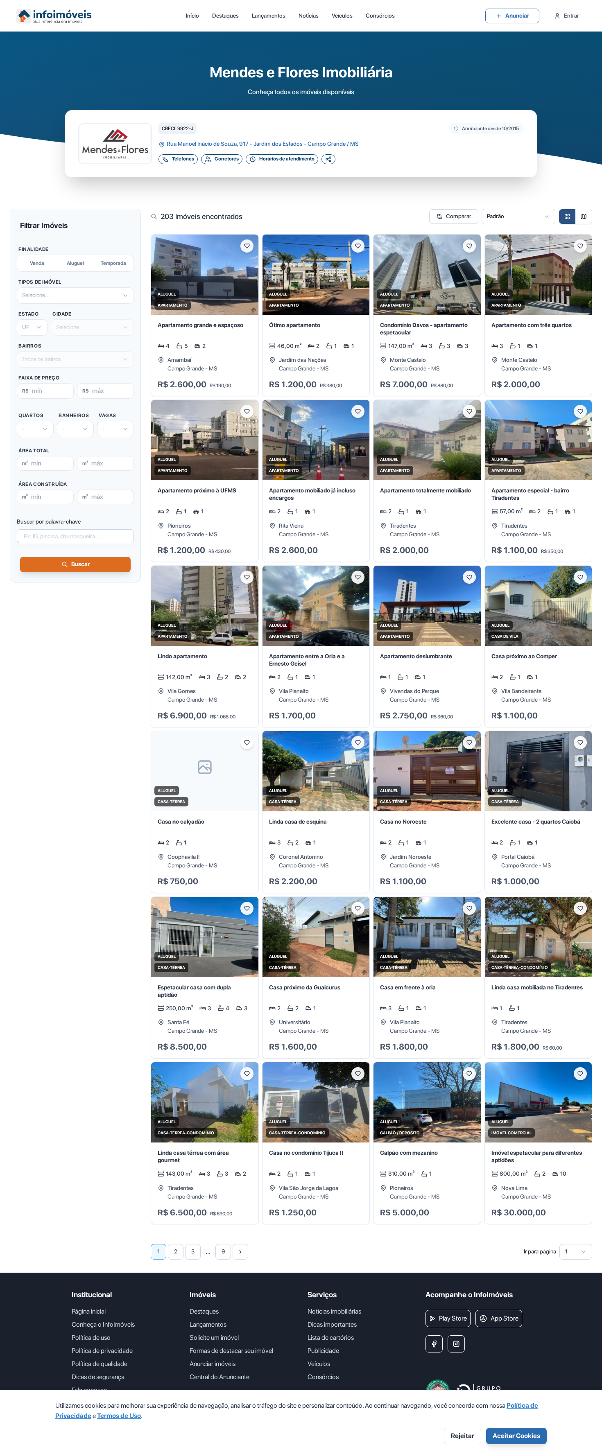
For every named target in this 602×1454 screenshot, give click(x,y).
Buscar (80, 564)
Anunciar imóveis (212, 1364)
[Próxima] (240, 1252)
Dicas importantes (332, 1324)
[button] (205, 315)
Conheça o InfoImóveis (103, 1324)
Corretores (227, 159)
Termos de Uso (119, 1416)
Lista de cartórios (331, 1337)
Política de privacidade (102, 1351)
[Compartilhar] (328, 159)
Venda (37, 263)
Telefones (183, 159)
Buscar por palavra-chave (49, 521)
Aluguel (75, 263)
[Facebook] (434, 1343)
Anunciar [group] (517, 15)
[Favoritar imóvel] (246, 246)
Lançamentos (268, 15)
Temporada (113, 263)
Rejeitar (462, 1436)
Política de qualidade (99, 1364)
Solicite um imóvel (214, 1337)
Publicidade (323, 1351)
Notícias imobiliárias (334, 1311)
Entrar (571, 15)
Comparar (458, 216)
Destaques (225, 15)
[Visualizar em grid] (567, 216)
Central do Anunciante (219, 1377)
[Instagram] (456, 1343)
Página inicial (89, 1311)
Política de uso (91, 1337)
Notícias (309, 15)
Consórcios (380, 15)
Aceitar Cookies (516, 1436)
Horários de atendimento (287, 159)
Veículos (342, 15)
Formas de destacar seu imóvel (231, 1351)
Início (192, 15)
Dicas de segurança (98, 1377)
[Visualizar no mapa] (583, 216)
